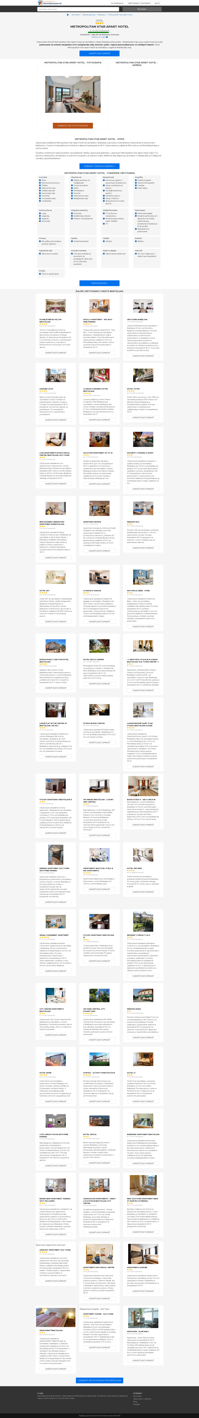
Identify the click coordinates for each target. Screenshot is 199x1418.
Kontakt (136, 1404)
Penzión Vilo (133, 522)
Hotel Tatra (133, 389)
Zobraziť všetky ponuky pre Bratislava (99, 1380)
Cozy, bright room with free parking (54, 1135)
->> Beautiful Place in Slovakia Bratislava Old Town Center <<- (143, 660)
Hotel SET (45, 591)
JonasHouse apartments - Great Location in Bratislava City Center (99, 1201)
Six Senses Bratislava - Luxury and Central (98, 801)
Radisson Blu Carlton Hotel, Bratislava (54, 660)
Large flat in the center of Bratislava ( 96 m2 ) (53, 724)
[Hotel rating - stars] (99, 23)
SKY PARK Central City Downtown (94, 1010)
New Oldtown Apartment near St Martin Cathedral (142, 1200)
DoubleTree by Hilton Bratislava (50, 320)
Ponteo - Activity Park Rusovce (99, 1073)
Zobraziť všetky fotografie (72, 126)
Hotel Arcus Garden (93, 659)
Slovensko (137, 1396)
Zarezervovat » (99, 283)
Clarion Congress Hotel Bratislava (95, 390)
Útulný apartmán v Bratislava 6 (56, 800)
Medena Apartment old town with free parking (54, 869)
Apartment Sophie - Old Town (98, 1314)
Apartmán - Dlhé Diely (138, 1331)
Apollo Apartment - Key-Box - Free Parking (98, 320)
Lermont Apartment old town (55, 1250)
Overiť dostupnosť (99, 53)
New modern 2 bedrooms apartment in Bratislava (52, 523)
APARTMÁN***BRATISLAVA (51, 1330)
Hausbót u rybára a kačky (140, 453)
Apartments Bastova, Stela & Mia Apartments (98, 869)
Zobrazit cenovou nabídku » (99, 166)
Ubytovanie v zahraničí (139, 3)
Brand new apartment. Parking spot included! (55, 1200)
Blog (157, 3)
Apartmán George (92, 522)
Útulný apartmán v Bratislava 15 (98, 936)
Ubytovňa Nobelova (137, 319)
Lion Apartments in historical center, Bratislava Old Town (55, 454)
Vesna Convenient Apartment (54, 935)
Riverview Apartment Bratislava (143, 1134)
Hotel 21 (131, 1073)
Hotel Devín (45, 1073)
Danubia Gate (46, 389)
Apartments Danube (137, 1267)
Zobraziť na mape (98, 37)
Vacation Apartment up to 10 (98, 453)
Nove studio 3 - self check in (141, 800)
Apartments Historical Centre (98, 1267)
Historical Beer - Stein (138, 591)
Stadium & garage (92, 591)
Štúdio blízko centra (94, 723)
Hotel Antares (134, 868)
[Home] (68, 15)
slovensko (116, 3)
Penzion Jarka (134, 1009)
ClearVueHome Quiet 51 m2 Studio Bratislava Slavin (140, 724)
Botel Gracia (90, 1134)
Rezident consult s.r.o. (139, 935)
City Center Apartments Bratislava (52, 1010)
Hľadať (143, 9)
